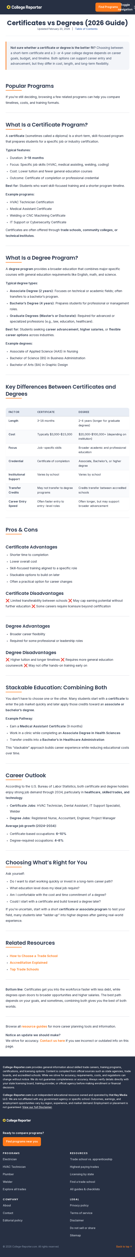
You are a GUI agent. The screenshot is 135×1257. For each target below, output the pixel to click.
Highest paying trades (84, 1167)
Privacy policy (79, 1205)
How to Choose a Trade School (34, 956)
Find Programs (108, 7)
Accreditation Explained (28, 962)
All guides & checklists (85, 1189)
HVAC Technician (14, 1167)
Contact (8, 1213)
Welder (7, 1182)
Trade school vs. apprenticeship (91, 1159)
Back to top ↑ (124, 1246)
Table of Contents (86, 28)
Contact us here (52, 1041)
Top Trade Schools (24, 969)
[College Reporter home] (67, 1120)
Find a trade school (82, 1182)
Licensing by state (82, 1174)
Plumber (8, 1174)
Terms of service (81, 1213)
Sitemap (75, 1235)
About (7, 1205)
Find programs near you (22, 1141)
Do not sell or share (82, 1228)
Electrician (10, 1159)
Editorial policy (12, 1220)
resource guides (34, 1026)
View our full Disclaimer (37, 1107)
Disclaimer (77, 1220)
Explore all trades (14, 1189)
